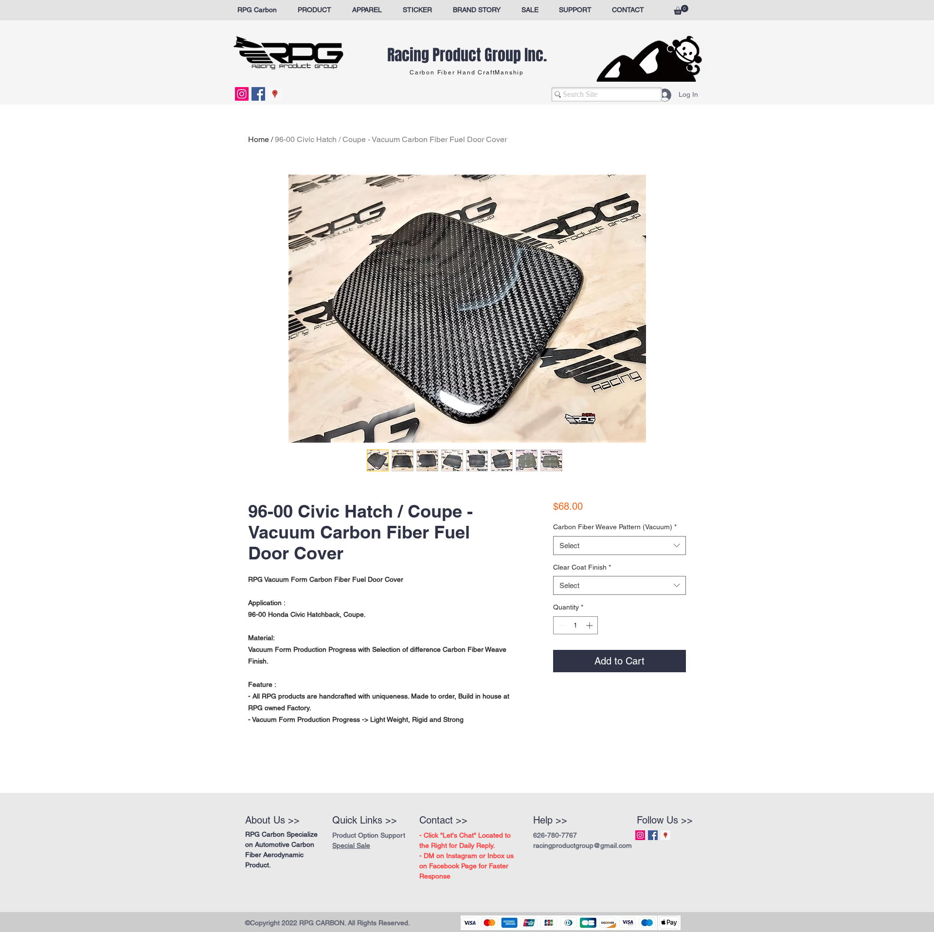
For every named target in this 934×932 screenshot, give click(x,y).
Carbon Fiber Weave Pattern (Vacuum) (615, 552)
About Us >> (272, 820)
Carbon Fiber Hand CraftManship (467, 72)
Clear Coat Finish (582, 592)
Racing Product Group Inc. (467, 55)
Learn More (598, 533)
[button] (681, 10)
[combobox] (619, 570)
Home (258, 139)
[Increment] (590, 650)
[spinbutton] (575, 650)
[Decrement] (561, 650)
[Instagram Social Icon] (242, 94)
